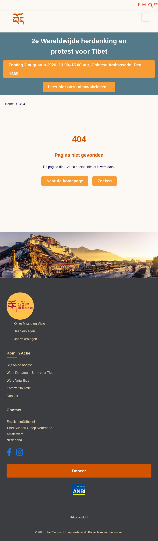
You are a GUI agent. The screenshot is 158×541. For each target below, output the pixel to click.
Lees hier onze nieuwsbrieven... (79, 87)
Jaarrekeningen (25, 339)
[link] (151, 5)
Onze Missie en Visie (29, 323)
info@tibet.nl (26, 422)
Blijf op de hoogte (19, 365)
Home (9, 104)
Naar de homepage (64, 181)
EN (156, 4)
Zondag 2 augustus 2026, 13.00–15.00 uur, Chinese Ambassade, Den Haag (74, 69)
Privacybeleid (79, 517)
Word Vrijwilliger (18, 380)
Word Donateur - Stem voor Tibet (30, 372)
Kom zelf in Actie (19, 388)
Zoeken (105, 181)
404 (22, 104)
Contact (12, 396)
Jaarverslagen (24, 331)
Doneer (79, 471)
